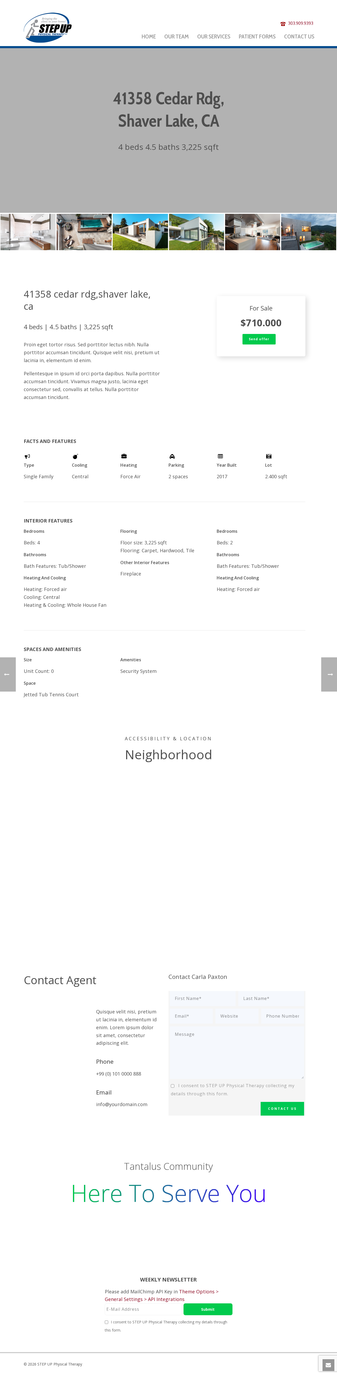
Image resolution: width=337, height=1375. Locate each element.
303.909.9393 (300, 23)
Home (149, 36)
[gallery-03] (140, 232)
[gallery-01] (28, 232)
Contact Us (299, 36)
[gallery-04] (196, 232)
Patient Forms (257, 36)
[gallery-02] (84, 232)
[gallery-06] (308, 232)
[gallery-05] (252, 232)
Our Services (213, 36)
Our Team (176, 36)
